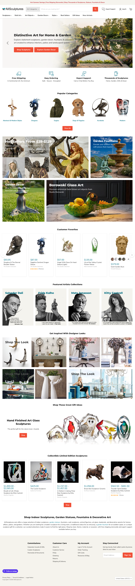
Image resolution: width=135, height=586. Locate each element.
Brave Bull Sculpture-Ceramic (94, 489)
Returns (55, 559)
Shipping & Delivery (59, 561)
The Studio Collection (10, 266)
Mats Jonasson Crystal (90, 266)
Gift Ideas (76, 15)
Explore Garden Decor (46, 49)
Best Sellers (65, 15)
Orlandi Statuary (116, 269)
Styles (54, 15)
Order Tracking (83, 550)
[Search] (95, 9)
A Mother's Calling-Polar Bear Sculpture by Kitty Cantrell (66, 493)
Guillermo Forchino (35, 491)
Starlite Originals (9, 495)
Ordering (56, 556)
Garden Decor (43, 15)
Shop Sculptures (23, 49)
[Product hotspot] (69, 433)
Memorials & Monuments (36, 553)
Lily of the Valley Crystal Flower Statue (93, 263)
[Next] (131, 255)
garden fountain (102, 525)
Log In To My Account (85, 547)
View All (67, 128)
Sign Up (127, 555)
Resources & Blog (83, 556)
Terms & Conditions (18, 577)
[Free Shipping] (18, 76)
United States (123, 578)
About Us (56, 547)
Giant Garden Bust (117, 267)
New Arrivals (87, 15)
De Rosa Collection (89, 491)
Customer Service (58, 550)
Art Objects (29, 15)
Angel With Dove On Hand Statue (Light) (66, 263)
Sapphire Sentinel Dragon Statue (39, 263)
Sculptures (6, 15)
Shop (23, 435)
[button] (123, 9)
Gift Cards (81, 553)
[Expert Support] (84, 76)
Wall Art (18, 15)
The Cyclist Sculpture (38, 489)
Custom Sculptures (34, 550)
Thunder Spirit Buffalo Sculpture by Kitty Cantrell (120, 490)
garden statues (54, 522)
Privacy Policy (6, 577)
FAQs (54, 553)
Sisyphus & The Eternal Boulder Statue (12, 263)
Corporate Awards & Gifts (36, 547)
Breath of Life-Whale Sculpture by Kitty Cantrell (13, 492)
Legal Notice (29, 577)
